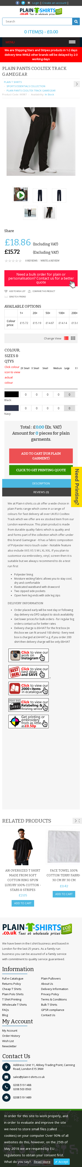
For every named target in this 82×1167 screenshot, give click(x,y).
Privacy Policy (50, 994)
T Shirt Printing (11, 999)
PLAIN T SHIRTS (13, 82)
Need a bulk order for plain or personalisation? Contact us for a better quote (41, 278)
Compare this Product (44, 291)
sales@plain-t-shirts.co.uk (29, 1077)
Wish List (8, 1041)
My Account (9, 1030)
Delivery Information (54, 989)
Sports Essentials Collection (26, 86)
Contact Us (48, 1015)
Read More (42, 1161)
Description (41, 483)
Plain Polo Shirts (13, 994)
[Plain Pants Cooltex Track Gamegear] (20, 195)
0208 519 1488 (22, 1085)
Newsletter (9, 1046)
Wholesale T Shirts (14, 1005)
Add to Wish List (17, 291)
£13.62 (76, 323)
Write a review (49, 260)
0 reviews (31, 260)
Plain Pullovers (51, 978)
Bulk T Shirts (49, 1005)
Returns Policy (11, 984)
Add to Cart (22, 903)
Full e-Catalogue (12, 978)
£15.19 (37, 323)
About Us (47, 984)
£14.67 (50, 323)
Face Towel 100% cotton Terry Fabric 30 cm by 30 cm (64, 875)
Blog (5, 1015)
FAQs (5, 1010)
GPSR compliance (52, 1010)
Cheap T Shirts (11, 989)
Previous (79, 821)
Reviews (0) (41, 492)
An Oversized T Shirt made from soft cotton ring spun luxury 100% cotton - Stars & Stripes (23, 880)
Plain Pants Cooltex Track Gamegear (31, 90)
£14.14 (63, 323)
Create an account (54, 3)
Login (35, 3)
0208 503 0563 (22, 1089)
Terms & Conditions (54, 999)
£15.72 (24, 323)
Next (76, 821)
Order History (11, 1036)
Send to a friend (17, 296)
